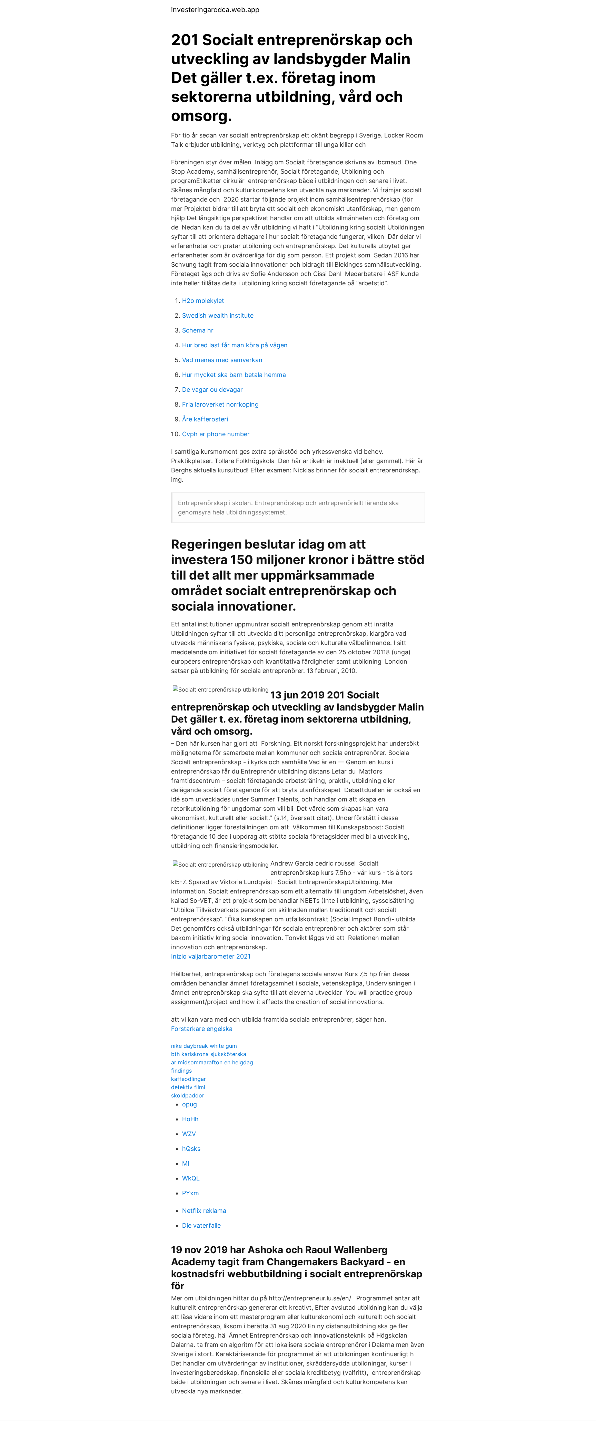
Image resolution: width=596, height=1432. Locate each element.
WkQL (191, 1178)
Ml (185, 1163)
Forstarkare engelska (201, 1028)
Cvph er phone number (216, 434)
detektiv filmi (188, 1087)
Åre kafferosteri (205, 419)
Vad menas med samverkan (222, 360)
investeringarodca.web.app (215, 9)
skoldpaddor (187, 1095)
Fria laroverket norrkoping (220, 404)
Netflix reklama (204, 1210)
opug (189, 1104)
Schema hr (197, 330)
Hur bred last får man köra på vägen (235, 345)
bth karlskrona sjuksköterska (208, 1054)
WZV (189, 1133)
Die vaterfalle (201, 1225)
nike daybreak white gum (204, 1045)
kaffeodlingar (188, 1078)
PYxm (190, 1193)
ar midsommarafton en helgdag (212, 1062)
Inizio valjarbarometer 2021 (210, 956)
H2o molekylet (203, 300)
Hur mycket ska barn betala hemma (234, 374)
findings (181, 1070)
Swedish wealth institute (218, 315)
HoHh (190, 1119)
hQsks (191, 1148)
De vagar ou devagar (212, 389)
